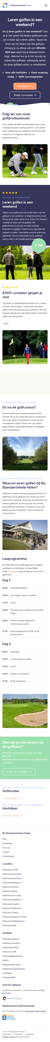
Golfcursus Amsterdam (12, 878)
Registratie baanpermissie (13, 969)
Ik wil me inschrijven (17, 771)
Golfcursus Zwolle (10, 870)
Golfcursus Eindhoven (11, 900)
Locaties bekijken (10, 798)
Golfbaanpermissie (10, 947)
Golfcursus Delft (9, 925)
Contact (5, 852)
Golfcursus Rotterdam (11, 908)
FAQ (4, 839)
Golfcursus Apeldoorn (11, 883)
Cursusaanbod (8, 977)
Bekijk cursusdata (23, 95)
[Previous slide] (36, 384)
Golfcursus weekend (11, 943)
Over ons (6, 848)
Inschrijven (23, 86)
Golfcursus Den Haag (11, 895)
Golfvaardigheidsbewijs (12, 956)
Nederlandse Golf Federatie (35, 1011)
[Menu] (46, 5)
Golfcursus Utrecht (10, 913)
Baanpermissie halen (11, 965)
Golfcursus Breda (9, 891)
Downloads (7, 843)
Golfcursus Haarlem (11, 904)
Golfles (5, 960)
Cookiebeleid (8, 856)
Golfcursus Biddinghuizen (13, 921)
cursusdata (12, 571)
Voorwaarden (6, 1034)
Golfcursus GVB (9, 952)
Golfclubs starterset (10, 939)
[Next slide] (44, 384)
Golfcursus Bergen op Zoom (14, 917)
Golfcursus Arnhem (10, 887)
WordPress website (8, 1037)
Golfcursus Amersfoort (11, 874)
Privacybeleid (18, 1034)
